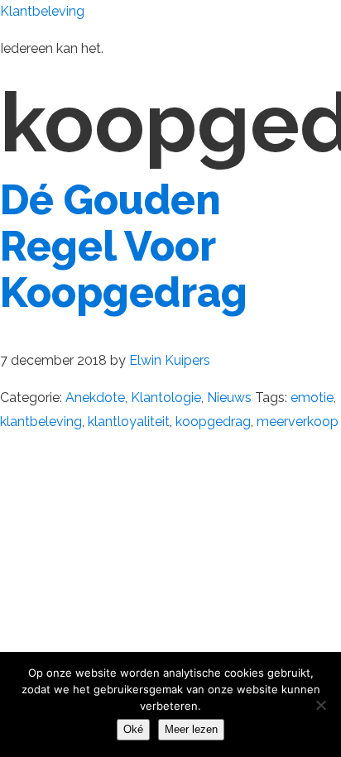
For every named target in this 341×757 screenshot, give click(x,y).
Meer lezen (191, 729)
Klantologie (166, 397)
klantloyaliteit (129, 421)
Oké (133, 729)
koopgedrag (213, 421)
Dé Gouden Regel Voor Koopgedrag (123, 246)
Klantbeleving (42, 11)
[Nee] (320, 705)
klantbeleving (41, 421)
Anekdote (95, 397)
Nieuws (229, 397)
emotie (312, 397)
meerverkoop (298, 421)
